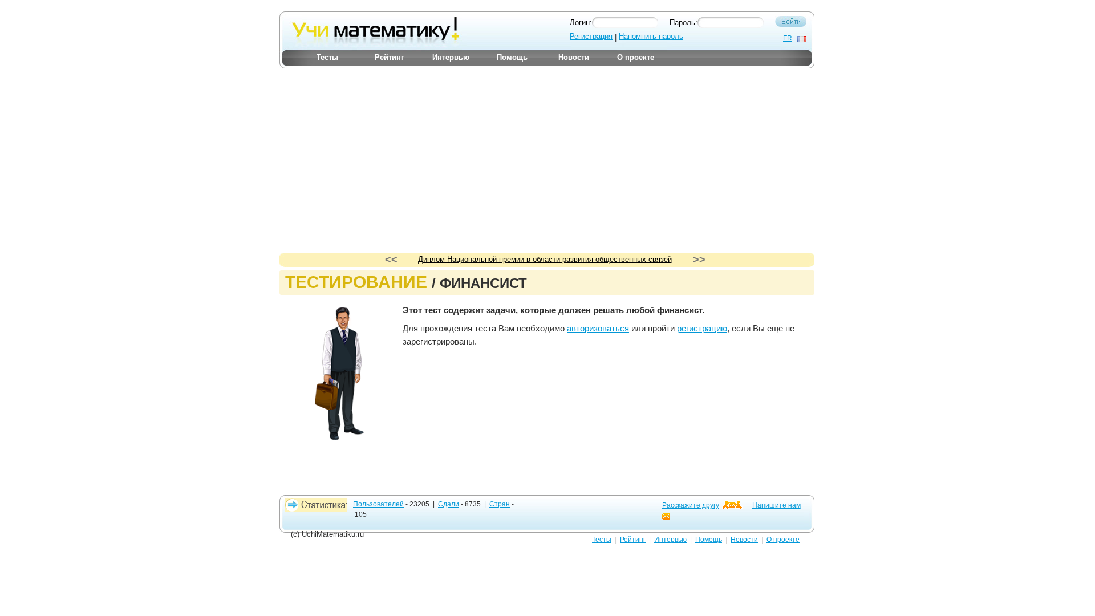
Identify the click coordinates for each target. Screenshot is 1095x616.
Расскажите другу (690, 505)
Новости (573, 57)
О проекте (635, 57)
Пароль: (683, 22)
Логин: (581, 22)
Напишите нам (776, 505)
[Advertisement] (547, 150)
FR (787, 38)
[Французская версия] (801, 39)
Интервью (450, 57)
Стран (499, 504)
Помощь (512, 57)
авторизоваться (598, 328)
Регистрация (591, 36)
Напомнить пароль (651, 36)
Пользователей (378, 504)
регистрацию (702, 328)
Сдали (448, 504)
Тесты (327, 57)
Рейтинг (389, 57)
